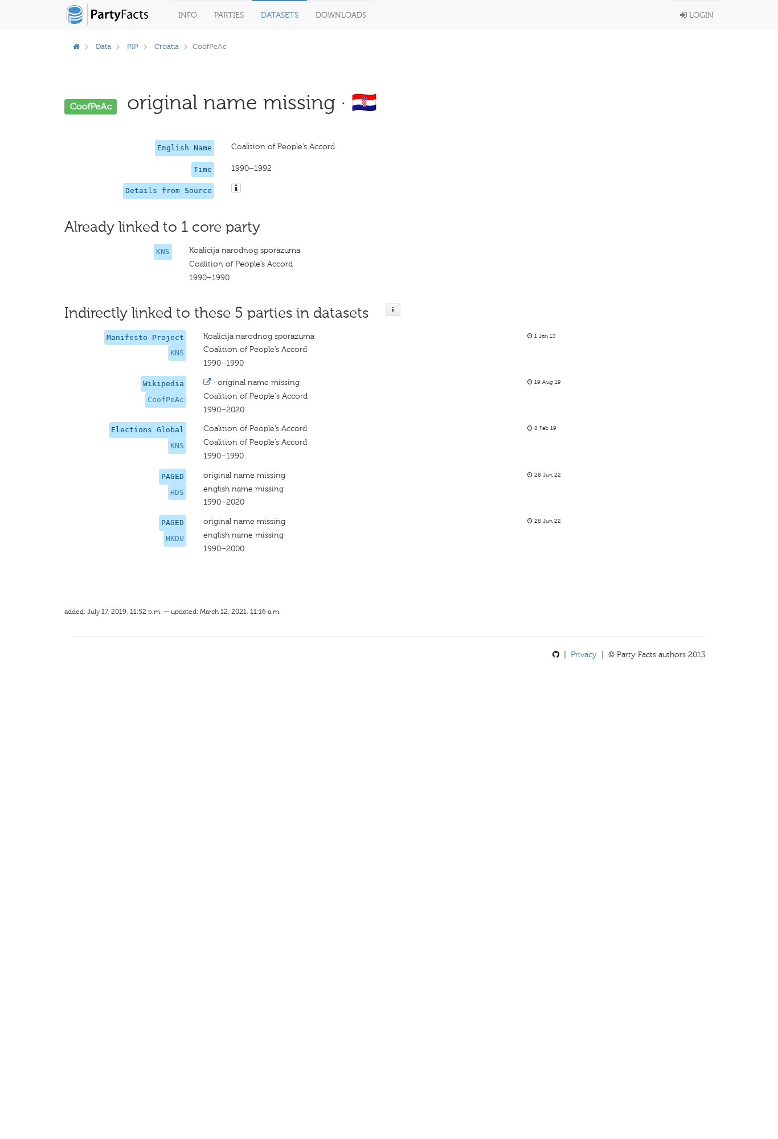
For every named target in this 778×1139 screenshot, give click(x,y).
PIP (132, 46)
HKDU (175, 538)
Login (700, 15)
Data (103, 46)
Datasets (279, 15)
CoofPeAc (166, 399)
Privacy (584, 654)
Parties (229, 15)
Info (187, 15)
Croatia (166, 46)
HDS (177, 492)
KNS (163, 251)
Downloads (341, 15)
